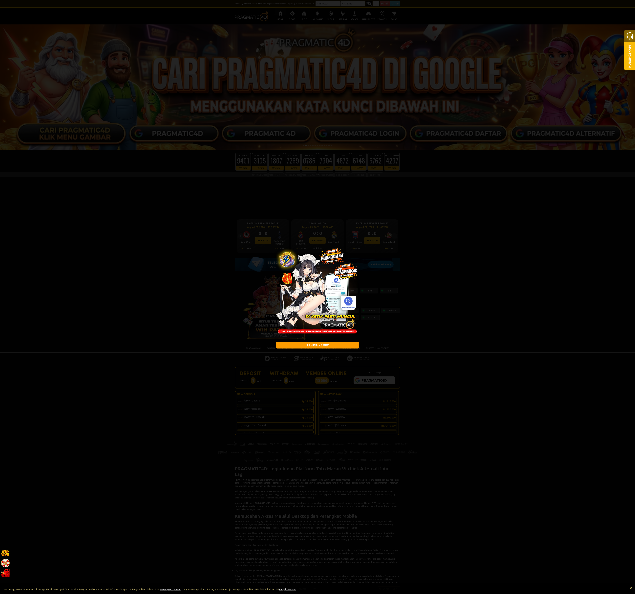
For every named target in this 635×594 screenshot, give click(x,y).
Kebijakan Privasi (287, 589)
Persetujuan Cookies (170, 589)
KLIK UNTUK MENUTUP (317, 345)
